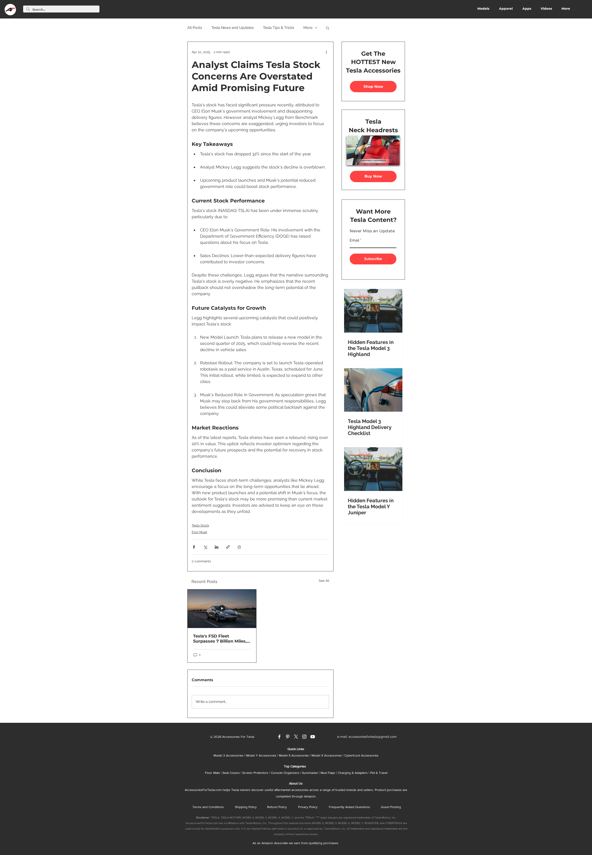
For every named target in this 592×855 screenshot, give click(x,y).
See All (324, 580)
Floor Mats (212, 773)
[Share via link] (228, 547)
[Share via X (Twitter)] (205, 547)
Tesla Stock (200, 525)
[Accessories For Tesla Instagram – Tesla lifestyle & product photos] (304, 736)
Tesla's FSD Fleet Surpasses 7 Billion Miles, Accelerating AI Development (220, 639)
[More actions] (326, 52)
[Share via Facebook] (194, 547)
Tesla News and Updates (232, 27)
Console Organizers (285, 773)
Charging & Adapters (353, 773)
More (307, 27)
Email (354, 240)
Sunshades (310, 773)
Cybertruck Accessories (361, 755)
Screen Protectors (255, 773)
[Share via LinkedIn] (216, 547)
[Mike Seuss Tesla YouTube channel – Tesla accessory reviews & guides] (312, 736)
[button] (327, 28)
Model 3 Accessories (228, 755)
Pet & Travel (379, 773)
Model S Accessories (294, 755)
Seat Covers (231, 773)
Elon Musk (199, 532)
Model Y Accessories (261, 755)
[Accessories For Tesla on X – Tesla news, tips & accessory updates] (296, 736)
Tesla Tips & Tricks (278, 27)
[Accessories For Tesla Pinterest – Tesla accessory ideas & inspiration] (287, 736)
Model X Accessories (326, 755)
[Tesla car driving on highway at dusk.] (222, 608)
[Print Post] (239, 547)
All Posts (194, 27)
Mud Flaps (328, 773)
